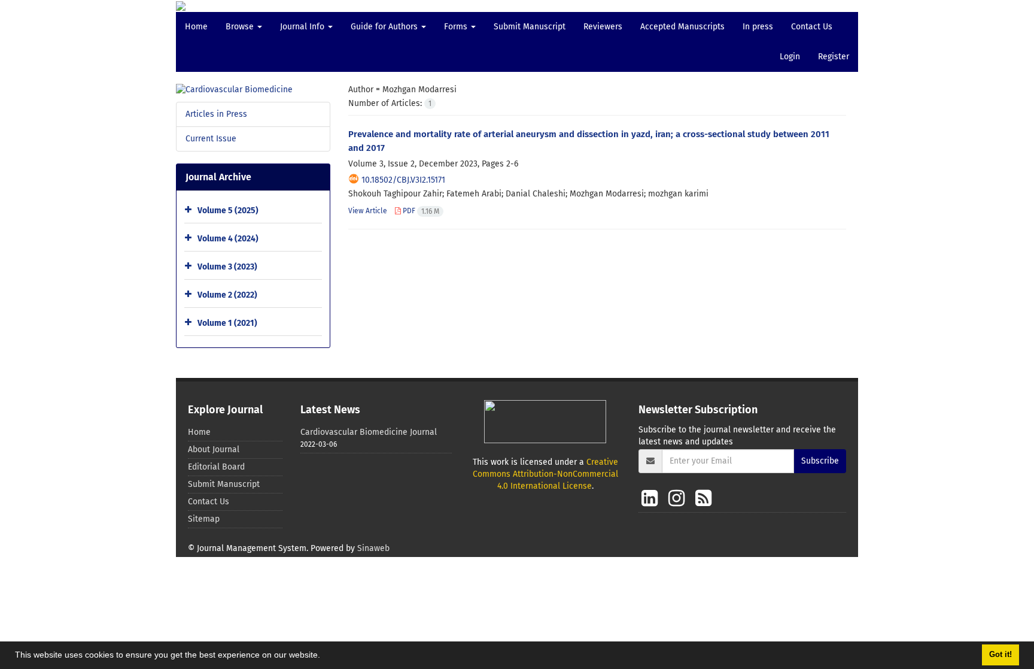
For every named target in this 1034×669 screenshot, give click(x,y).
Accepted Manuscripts (682, 27)
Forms (457, 27)
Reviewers (602, 27)
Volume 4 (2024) (227, 239)
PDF (420, 211)
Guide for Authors (385, 27)
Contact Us (811, 27)
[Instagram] (678, 498)
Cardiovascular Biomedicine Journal (368, 432)
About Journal (213, 449)
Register (833, 57)
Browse (241, 27)
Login (790, 57)
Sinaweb (373, 548)
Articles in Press (216, 114)
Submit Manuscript (529, 27)
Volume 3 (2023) (227, 267)
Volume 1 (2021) (227, 323)
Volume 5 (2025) (227, 210)
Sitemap (204, 519)
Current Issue (210, 139)
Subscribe (820, 461)
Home (196, 27)
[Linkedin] (651, 498)
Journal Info (303, 27)
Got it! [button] (1000, 654)
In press (758, 27)
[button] (324, 656)
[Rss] (703, 498)
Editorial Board (216, 467)
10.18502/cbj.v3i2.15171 (403, 180)
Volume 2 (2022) (227, 295)
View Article (367, 211)
